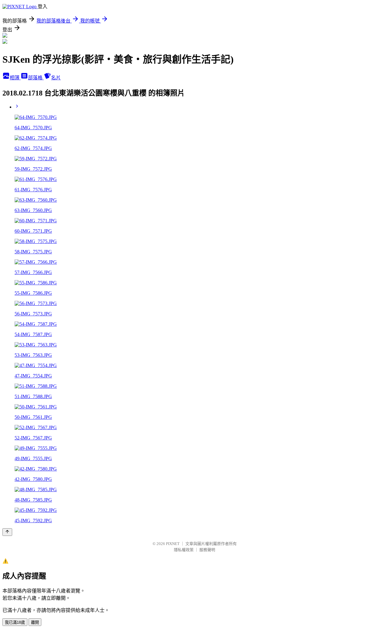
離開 (35, 622)
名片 (56, 77)
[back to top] (7, 532)
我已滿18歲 (15, 622)
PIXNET (173, 543)
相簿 (15, 77)
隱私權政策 (184, 549)
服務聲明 (207, 549)
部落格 (36, 77)
